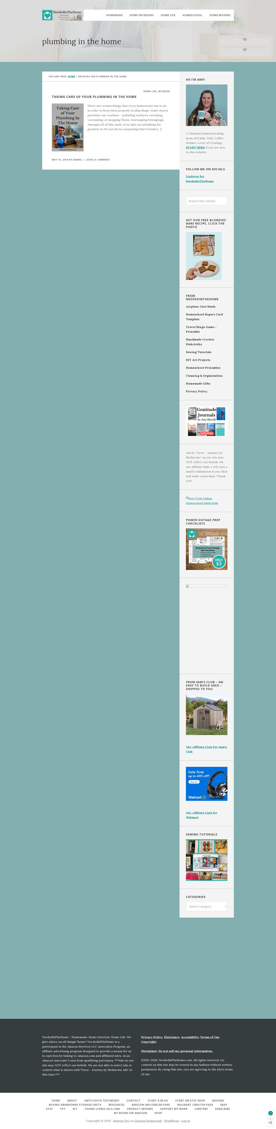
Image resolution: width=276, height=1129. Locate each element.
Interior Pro (121, 1121)
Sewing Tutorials (198, 352)
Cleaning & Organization (204, 376)
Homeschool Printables (203, 368)
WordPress (171, 1121)
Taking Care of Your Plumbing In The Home (94, 97)
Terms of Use (209, 1037)
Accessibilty (190, 1037)
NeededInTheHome (63, 15)
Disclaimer (149, 1051)
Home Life (150, 91)
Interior (164, 91)
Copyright (148, 1042)
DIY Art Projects (198, 360)
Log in (185, 1121)
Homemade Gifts (198, 383)
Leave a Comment (98, 159)
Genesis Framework (148, 1121)
